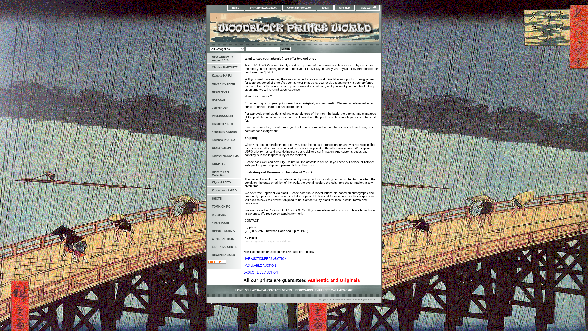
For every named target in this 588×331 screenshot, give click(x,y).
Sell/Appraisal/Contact (263, 7)
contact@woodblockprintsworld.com (268, 241)
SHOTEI (217, 198)
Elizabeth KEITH (222, 124)
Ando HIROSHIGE (223, 83)
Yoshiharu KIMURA (224, 132)
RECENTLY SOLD (223, 255)
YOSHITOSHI (220, 222)
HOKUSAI (218, 99)
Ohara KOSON (221, 148)
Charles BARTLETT (224, 67)
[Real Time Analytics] (217, 262)
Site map (344, 7)
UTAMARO (219, 214)
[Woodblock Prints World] (264, 28)
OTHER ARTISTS (223, 238)
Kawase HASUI (222, 75)
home (235, 7)
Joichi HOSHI (220, 107)
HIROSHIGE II (220, 91)
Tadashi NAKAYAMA (225, 156)
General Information (299, 7)
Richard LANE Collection (221, 174)
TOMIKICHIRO (221, 206)
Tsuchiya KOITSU (223, 140)
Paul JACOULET (222, 115)
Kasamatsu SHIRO (224, 190)
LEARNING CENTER (225, 246)
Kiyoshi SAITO (221, 182)
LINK (311, 165)
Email (325, 7)
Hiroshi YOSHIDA (223, 230)
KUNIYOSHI (219, 164)
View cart (365, 7)
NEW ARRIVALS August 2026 (222, 59)
